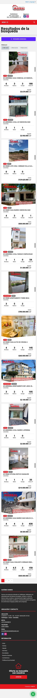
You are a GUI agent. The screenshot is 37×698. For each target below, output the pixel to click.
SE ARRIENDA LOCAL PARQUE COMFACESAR (18, 254)
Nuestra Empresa (7, 655)
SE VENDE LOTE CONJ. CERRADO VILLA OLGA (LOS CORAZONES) (18, 166)
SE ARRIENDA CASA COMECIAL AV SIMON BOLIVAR (18, 78)
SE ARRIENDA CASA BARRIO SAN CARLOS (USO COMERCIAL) (18, 518)
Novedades (5, 653)
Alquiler (4, 648)
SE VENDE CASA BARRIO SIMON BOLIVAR (16, 210)
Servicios (4, 650)
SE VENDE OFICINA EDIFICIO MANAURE (16, 474)
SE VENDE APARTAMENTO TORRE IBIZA (16, 298)
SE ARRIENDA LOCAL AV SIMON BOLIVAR (16, 122)
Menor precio (15, 47)
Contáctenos (5, 658)
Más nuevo (6, 47)
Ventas (4, 645)
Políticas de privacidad (8, 660)
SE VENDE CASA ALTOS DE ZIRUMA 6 (15, 342)
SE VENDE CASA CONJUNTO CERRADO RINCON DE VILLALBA (18, 562)
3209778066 (15, 15)
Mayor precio (24, 47)
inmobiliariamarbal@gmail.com (10, 631)
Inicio (3, 643)
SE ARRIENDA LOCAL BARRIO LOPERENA (16, 430)
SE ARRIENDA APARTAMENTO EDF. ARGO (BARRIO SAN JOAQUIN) (18, 386)
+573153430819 (14, 17)
